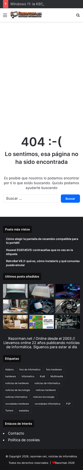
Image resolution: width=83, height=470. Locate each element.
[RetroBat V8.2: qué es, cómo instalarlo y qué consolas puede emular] (67, 291)
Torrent (9, 410)
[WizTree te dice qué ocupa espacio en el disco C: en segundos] (41, 322)
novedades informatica (47, 403)
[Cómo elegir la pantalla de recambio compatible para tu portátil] (15, 291)
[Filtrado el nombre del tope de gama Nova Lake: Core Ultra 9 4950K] (41, 306)
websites (24, 410)
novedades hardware (17, 403)
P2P (68, 403)
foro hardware (54, 369)
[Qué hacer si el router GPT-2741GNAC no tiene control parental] (15, 322)
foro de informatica (29, 369)
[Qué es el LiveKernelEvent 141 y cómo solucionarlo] (67, 322)
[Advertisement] (41, 74)
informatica (28, 376)
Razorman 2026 (65, 462)
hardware (10, 376)
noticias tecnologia (43, 396)
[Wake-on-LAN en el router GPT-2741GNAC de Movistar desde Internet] (15, 306)
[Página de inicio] (26, 15)
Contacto (16, 433)
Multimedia (57, 376)
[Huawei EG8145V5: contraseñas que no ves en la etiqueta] (41, 291)
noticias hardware (46, 389)
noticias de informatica (47, 383)
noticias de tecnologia (17, 389)
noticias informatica (16, 396)
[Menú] (5, 16)
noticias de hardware (17, 383)
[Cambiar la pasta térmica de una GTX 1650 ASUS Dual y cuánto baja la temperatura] (67, 306)
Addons (9, 369)
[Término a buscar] (78, 16)
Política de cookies (24, 440)
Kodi (42, 376)
